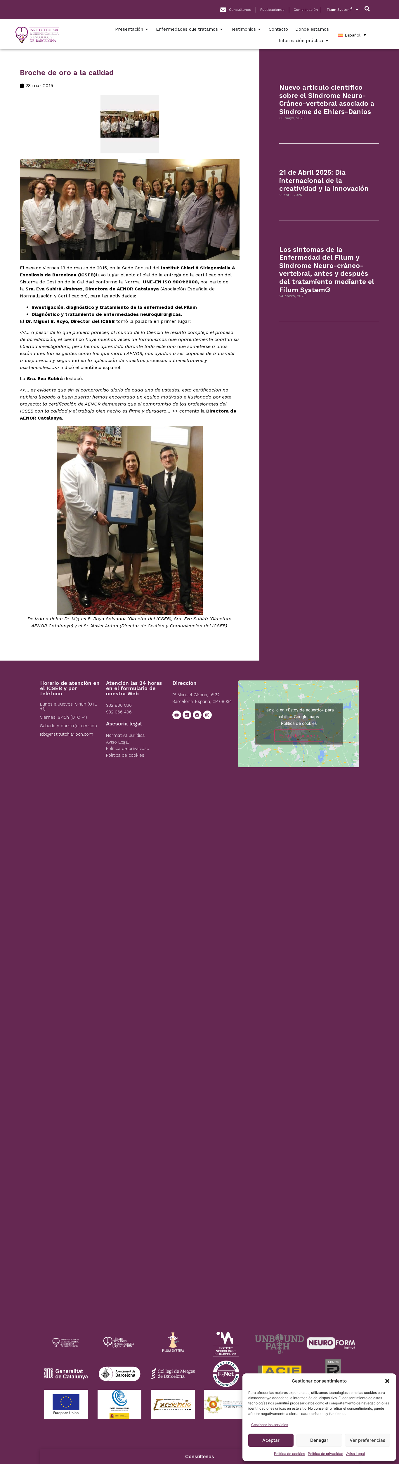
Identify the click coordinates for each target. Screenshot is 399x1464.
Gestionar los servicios (269, 1425)
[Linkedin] (187, 715)
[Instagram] (207, 715)
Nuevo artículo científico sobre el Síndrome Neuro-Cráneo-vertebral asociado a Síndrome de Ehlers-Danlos (326, 100)
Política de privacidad (325, 1453)
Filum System (339, 9)
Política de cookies (289, 1453)
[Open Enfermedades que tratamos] (221, 29)
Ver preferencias (367, 1440)
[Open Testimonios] (259, 29)
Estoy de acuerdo (298, 735)
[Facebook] (197, 715)
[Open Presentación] (147, 29)
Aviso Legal (355, 1453)
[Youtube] (176, 715)
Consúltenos (199, 1456)
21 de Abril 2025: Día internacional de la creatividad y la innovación (324, 181)
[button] (387, 1381)
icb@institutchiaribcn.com (66, 734)
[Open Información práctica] (327, 40)
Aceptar (271, 1440)
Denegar (319, 1440)
